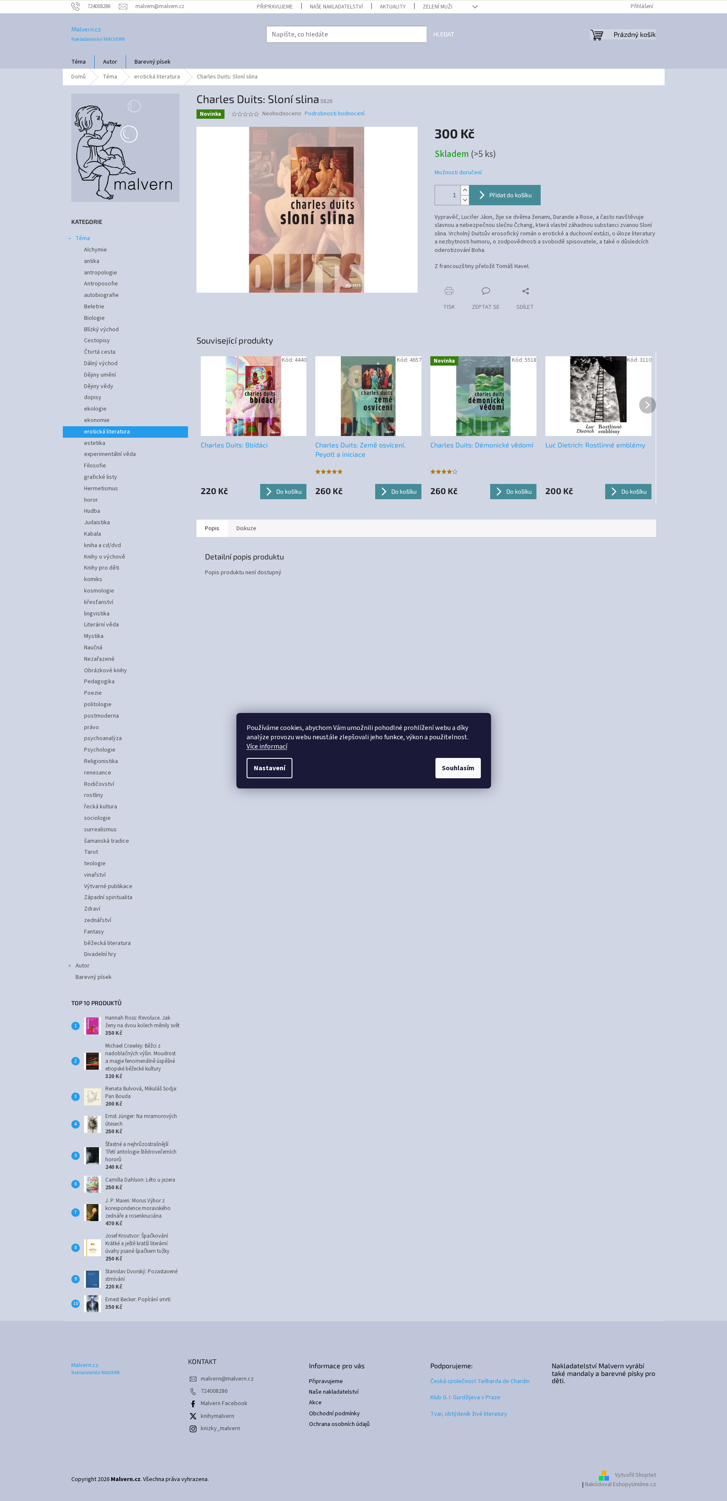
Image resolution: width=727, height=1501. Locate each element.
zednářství (97, 920)
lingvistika (96, 613)
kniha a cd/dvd (102, 545)
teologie (95, 863)
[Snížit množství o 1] (464, 200)
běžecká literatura (107, 943)
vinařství (95, 875)
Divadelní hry (100, 954)
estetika (94, 443)
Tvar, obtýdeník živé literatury (468, 1414)
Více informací (267, 746)
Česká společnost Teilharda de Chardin (480, 1382)
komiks (93, 579)
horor (91, 500)
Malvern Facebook (224, 1403)
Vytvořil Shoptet (635, 1475)
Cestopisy (97, 340)
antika (91, 261)
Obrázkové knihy (105, 670)
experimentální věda (110, 454)
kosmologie (99, 591)
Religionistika (101, 761)
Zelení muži (437, 7)
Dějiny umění (100, 375)
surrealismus (100, 829)
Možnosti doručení (458, 173)
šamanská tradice (106, 841)
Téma (83, 238)
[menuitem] (78, 62)
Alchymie (95, 250)
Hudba (92, 511)
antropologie (100, 272)
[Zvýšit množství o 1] (464, 190)
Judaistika (97, 522)
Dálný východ (101, 363)
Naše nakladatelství (336, 7)
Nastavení (269, 768)
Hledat (443, 34)
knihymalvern (217, 1416)
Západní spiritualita (108, 897)
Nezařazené (99, 659)
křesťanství (98, 602)
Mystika (94, 636)
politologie (98, 704)
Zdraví (92, 909)
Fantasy (94, 932)
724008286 (214, 1391)
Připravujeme (275, 7)
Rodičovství (99, 784)
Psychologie (99, 750)
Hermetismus (101, 488)
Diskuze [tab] (246, 528)
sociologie (97, 818)
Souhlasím (458, 768)
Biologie (94, 318)
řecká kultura (100, 806)
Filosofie (95, 465)
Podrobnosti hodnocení (335, 114)
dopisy (92, 397)
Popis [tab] (212, 528)
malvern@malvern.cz (227, 1379)
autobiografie (101, 295)
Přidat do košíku (510, 194)
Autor (83, 966)
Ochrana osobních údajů (339, 1424)
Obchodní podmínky (334, 1414)
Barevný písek (94, 977)
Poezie (93, 693)
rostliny (93, 795)
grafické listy (100, 477)
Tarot (91, 852)
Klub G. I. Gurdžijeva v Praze (465, 1398)
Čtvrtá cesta (99, 352)
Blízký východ (101, 329)
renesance (97, 773)
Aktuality (393, 7)
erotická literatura (107, 432)
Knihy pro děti (101, 568)
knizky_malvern (220, 1428)
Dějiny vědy (98, 386)
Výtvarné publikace (108, 886)
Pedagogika (99, 681)
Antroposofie (101, 284)
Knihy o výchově (104, 557)
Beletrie (94, 306)
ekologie (95, 409)
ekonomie (96, 420)
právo (91, 727)
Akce (315, 1403)
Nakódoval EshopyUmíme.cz (620, 1484)
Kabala (92, 534)
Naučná (93, 647)
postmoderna (101, 716)
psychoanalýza (103, 738)
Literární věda (101, 625)
